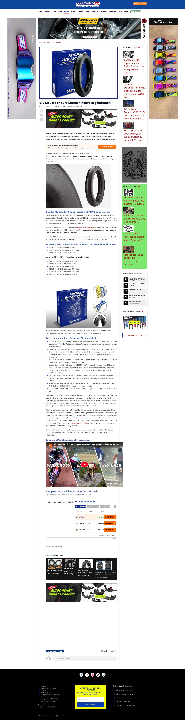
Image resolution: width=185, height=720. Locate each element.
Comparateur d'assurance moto (134, 335)
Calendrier (103, 12)
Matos (73, 12)
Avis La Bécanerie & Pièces (124, 694)
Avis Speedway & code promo (125, 698)
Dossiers (80, 12)
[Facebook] (41, 111)
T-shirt (126, 12)
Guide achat (136, 12)
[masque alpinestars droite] (163, 68)
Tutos (60, 12)
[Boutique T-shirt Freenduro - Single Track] (135, 165)
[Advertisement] (81, 623)
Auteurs (43, 690)
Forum (120, 12)
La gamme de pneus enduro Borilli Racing (69, 571)
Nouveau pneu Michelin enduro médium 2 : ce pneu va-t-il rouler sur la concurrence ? (105, 574)
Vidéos (87, 12)
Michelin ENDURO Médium (79, 423)
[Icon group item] (81, 675)
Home (40, 12)
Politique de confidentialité (49, 699)
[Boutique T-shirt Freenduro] (21, 68)
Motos (66, 12)
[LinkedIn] (41, 119)
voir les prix (134, 322)
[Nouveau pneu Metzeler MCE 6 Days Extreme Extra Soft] (85, 564)
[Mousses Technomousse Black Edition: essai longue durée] (55, 564)
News (47, 12)
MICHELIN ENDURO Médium (86, 227)
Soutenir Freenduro (141, 4)
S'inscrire (104, 651)
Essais (54, 12)
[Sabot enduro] (81, 118)
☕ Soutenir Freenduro (107, 147)
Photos (94, 12)
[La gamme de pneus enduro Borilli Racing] (71, 563)
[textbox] (85, 658)
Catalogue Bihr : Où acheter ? (125, 705)
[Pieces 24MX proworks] (85, 28)
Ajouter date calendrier (48, 701)
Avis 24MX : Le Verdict (123, 702)
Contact (43, 686)
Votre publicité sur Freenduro (50, 695)
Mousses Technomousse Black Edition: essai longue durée (55, 573)
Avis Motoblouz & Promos (124, 690)
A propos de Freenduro (48, 688)
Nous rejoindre (45, 692)
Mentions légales (46, 697)
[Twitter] (41, 115)
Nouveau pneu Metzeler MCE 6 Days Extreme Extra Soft (85, 572)
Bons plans (112, 12)
